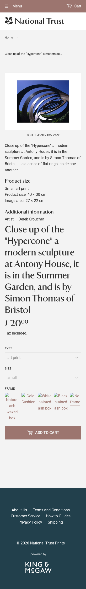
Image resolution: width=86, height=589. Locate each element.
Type (8, 348)
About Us (19, 510)
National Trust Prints (47, 543)
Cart (77, 6)
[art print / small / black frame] (61, 407)
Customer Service (25, 516)
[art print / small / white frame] (45, 407)
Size (8, 368)
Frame (10, 388)
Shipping (55, 522)
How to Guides (58, 516)
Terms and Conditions (51, 510)
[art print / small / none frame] (75, 407)
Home (9, 37)
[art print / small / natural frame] (12, 407)
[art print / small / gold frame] (28, 407)
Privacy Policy (30, 522)
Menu (16, 6)
